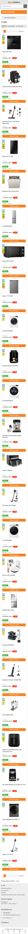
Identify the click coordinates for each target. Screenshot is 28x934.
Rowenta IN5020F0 (8, 645)
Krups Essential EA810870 (10, 366)
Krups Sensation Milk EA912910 (12, 86)
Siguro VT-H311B (7, 854)
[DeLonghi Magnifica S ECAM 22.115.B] (14, 775)
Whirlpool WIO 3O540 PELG (10, 191)
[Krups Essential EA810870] (14, 356)
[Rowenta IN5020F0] (14, 636)
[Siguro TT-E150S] (14, 287)
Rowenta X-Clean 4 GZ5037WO (11, 680)
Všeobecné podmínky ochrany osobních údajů (13, 894)
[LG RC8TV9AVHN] (14, 321)
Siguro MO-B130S (7, 261)
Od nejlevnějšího (11, 26)
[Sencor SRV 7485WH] (14, 566)
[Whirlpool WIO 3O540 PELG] (14, 182)
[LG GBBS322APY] (14, 217)
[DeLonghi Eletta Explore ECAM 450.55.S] (14, 426)
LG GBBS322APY (7, 226)
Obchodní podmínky (6, 888)
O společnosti (4, 890)
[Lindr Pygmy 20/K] (14, 705)
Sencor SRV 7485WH (8, 575)
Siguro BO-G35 (7, 51)
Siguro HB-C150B (7, 156)
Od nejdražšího (19, 26)
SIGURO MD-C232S (8, 610)
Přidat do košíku (14, 66)
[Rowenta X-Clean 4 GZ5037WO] (14, 670)
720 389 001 (6, 912)
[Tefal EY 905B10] (14, 461)
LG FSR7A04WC (7, 540)
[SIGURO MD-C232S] (14, 601)
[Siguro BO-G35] (14, 42)
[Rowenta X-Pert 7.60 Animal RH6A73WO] (14, 112)
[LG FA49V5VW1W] (14, 391)
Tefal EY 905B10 (7, 470)
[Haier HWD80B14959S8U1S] (14, 810)
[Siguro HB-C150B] (14, 147)
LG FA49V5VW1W (7, 400)
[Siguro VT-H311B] (14, 845)
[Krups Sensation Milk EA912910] (14, 77)
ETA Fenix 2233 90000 (9, 505)
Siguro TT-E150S (7, 296)
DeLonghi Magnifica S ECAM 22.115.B (13, 784)
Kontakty (3, 892)
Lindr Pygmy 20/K (7, 715)
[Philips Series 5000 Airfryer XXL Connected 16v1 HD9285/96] (14, 740)
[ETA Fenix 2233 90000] (14, 496)
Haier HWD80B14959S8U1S (10, 819)
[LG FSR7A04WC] (14, 531)
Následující (21, 31)
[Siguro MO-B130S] (14, 252)
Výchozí (4, 26)
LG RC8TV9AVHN (7, 331)
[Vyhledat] (25, 6)
